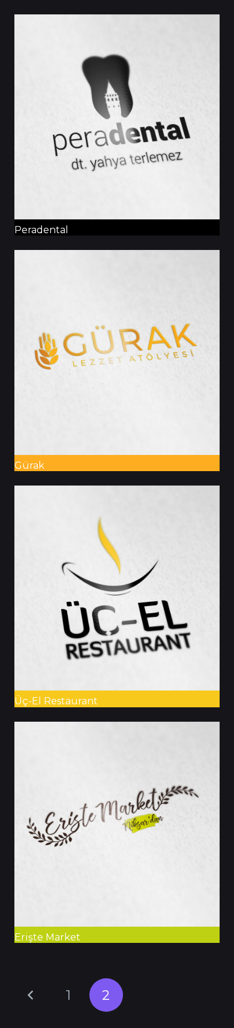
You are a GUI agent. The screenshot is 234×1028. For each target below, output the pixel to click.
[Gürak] (117, 258)
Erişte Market (47, 937)
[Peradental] (117, 22)
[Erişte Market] (117, 729)
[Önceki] (31, 995)
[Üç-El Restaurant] (117, 493)
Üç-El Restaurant (56, 701)
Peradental (41, 230)
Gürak (29, 465)
